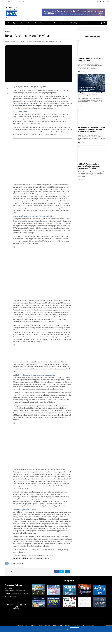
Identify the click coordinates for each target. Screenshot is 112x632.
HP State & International (17, 563)
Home (9, 23)
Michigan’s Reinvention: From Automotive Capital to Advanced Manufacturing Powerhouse (89, 166)
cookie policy (64, 629)
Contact (24, 1)
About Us (18, 1)
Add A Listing (83, 23)
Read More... (81, 71)
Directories (61, 23)
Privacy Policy (90, 625)
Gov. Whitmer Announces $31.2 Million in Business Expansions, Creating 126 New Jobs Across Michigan (91, 129)
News (22, 23)
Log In (4, 1)
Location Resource (40, 23)
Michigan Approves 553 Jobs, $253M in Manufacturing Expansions (91, 94)
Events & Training (72, 23)
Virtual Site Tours (52, 23)
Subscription (10, 1)
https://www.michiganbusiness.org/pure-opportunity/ (31, 558)
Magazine (15, 23)
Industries (29, 23)
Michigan (7, 31)
